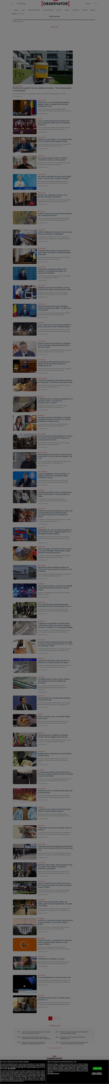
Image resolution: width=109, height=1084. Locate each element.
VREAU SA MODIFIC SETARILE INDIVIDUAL (97, 1073)
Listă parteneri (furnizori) (53, 1073)
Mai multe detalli (11, 1068)
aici (25, 1076)
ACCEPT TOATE (97, 1068)
